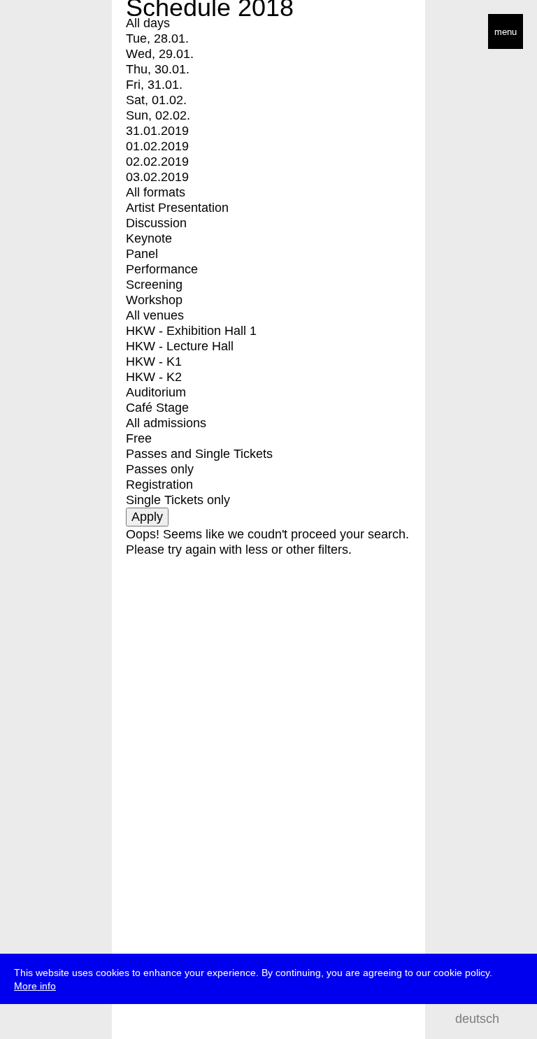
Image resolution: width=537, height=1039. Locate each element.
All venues (155, 315)
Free (139, 438)
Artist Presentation (177, 208)
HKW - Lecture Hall (180, 346)
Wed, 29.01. (160, 54)
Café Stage (157, 408)
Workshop (154, 300)
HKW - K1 (154, 361)
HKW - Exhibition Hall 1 (191, 331)
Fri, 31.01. (154, 85)
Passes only (160, 469)
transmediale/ (54, 32)
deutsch (477, 1019)
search (516, 1018)
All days (148, 23)
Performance (162, 269)
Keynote (149, 238)
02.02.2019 (157, 162)
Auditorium (156, 392)
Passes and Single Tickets (199, 454)
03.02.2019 (157, 177)
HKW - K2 (154, 377)
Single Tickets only (178, 500)
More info (35, 985)
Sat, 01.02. (156, 100)
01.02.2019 (157, 146)
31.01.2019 (157, 131)
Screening (154, 285)
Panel (142, 254)
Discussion (156, 223)
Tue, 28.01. (157, 38)
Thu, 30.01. (157, 69)
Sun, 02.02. (158, 115)
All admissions (166, 423)
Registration (159, 485)
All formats (155, 192)
